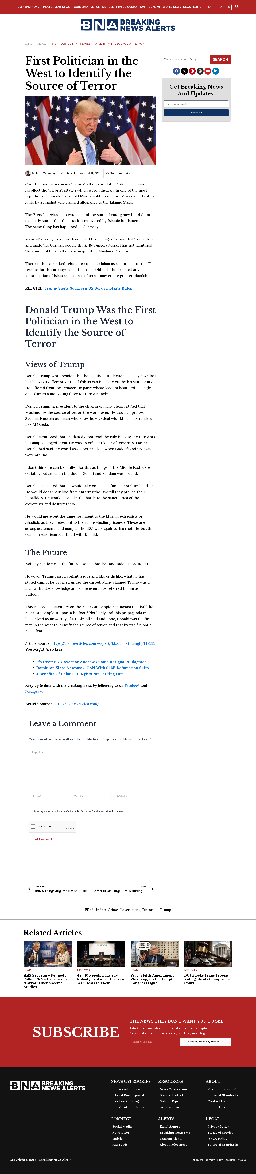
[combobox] (185, 59)
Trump (165, 909)
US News (155, 7)
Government (129, 909)
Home (28, 43)
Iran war (83, 970)
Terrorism (150, 909)
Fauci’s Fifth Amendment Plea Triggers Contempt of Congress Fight (154, 979)
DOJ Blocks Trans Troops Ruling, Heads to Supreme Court (207, 979)
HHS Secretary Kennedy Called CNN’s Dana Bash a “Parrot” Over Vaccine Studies (45, 981)
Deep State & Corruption (127, 7)
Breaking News (28, 7)
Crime (41, 43)
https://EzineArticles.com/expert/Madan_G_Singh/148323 (103, 643)
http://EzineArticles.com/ (76, 703)
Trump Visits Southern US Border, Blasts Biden (89, 288)
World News (172, 7)
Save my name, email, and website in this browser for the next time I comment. (79, 811)
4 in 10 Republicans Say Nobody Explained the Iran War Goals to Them (100, 979)
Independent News (56, 7)
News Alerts (192, 7)
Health (29, 970)
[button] (218, 7)
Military (190, 970)
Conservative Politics (90, 7)
